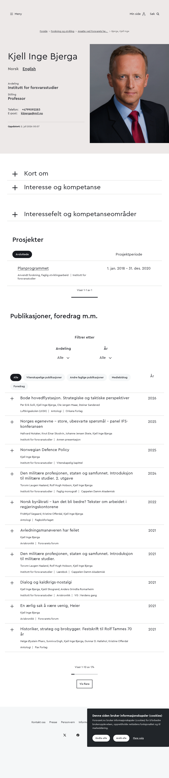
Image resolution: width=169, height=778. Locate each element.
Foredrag (19, 386)
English (29, 69)
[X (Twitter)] (65, 735)
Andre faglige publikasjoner (87, 377)
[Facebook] (78, 735)
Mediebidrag (119, 377)
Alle (16, 377)
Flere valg (138, 738)
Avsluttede (22, 254)
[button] (72, 404)
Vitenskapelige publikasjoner (44, 377)
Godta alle (101, 738)
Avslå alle (121, 738)
